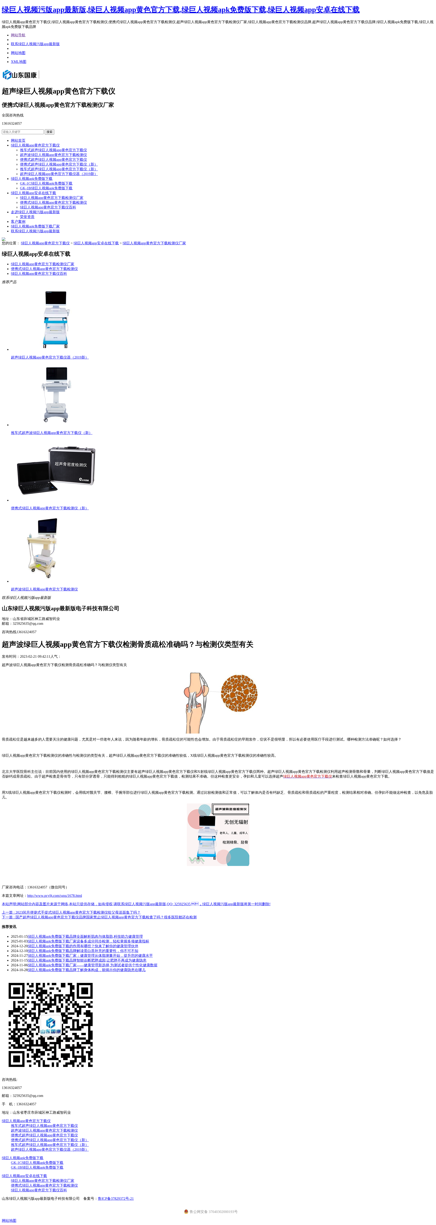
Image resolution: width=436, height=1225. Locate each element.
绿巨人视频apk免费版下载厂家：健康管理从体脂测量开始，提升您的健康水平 (90, 955)
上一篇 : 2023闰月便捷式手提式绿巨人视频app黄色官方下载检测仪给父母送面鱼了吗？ (71, 912)
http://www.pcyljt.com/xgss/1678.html (54, 896)
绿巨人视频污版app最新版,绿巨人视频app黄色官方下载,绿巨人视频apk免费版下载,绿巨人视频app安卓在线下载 (181, 9)
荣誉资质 (27, 217)
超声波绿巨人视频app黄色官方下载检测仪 (53, 155)
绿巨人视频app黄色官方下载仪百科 (48, 207)
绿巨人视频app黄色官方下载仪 (35, 145)
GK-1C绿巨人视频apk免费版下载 (46, 183)
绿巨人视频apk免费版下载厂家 (35, 226)
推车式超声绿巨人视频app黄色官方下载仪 (53, 150)
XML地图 (18, 62)
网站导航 (18, 35)
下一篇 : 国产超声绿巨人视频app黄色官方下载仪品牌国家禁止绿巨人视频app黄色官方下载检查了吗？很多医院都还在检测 (99, 917)
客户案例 (18, 221)
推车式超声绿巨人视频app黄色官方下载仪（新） (59, 169)
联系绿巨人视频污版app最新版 (35, 44)
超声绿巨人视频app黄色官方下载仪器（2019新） (59, 174)
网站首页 (18, 140)
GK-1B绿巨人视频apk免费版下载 (46, 188)
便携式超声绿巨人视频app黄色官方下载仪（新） (59, 164)
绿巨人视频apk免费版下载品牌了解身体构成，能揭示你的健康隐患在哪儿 (87, 970)
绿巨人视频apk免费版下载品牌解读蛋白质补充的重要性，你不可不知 (83, 951)
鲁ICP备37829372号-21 (116, 1198)
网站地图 (18, 53)
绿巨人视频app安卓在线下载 (33, 193)
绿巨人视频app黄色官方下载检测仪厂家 (51, 198)
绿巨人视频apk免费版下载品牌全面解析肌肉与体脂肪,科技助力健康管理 (85, 936)
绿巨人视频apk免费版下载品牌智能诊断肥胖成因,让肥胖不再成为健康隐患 (87, 960)
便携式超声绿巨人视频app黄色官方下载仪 (53, 159)
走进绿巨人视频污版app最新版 (35, 212)
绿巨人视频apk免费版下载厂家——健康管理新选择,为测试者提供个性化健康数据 (92, 965)
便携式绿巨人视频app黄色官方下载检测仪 (53, 202)
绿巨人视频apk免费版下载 (31, 179)
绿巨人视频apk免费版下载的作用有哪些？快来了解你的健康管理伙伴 (83, 946)
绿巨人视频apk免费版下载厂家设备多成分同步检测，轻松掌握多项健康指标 (88, 941)
